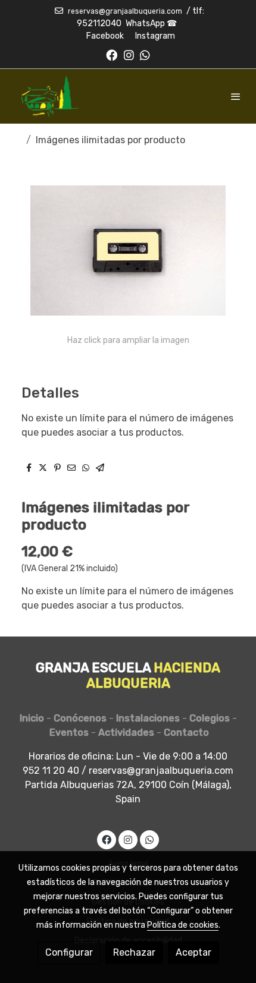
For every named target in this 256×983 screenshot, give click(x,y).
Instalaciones (148, 718)
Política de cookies (182, 925)
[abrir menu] (235, 96)
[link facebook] (111, 54)
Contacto (186, 732)
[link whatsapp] (145, 54)
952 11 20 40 (51, 770)
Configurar (69, 952)
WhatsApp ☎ (151, 23)
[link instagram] (129, 54)
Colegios (209, 718)
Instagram (155, 36)
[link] (47, 96)
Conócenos (80, 718)
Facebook (105, 36)
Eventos (69, 732)
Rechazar (134, 952)
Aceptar (193, 952)
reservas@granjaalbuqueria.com (125, 11)
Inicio (32, 718)
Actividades (129, 732)
